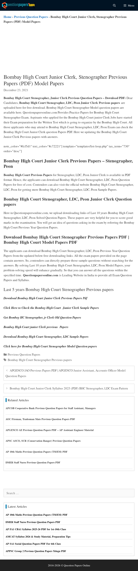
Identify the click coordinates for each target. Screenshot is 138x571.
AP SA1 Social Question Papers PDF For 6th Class (33, 544)
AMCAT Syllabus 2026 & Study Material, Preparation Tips (38, 536)
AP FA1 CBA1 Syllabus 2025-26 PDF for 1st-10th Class (36, 529)
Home (8, 17)
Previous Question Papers (31, 17)
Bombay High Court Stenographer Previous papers (40, 360)
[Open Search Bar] (114, 5)
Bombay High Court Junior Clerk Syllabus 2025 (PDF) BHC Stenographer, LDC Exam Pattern (69, 388)
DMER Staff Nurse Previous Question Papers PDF (33, 462)
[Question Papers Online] (19, 5)
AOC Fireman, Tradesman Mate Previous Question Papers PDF (40, 419)
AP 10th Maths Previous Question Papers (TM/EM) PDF (37, 452)
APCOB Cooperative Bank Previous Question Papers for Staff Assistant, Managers (51, 408)
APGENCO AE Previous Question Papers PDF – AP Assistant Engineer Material (50, 430)
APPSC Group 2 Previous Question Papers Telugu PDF (36, 551)
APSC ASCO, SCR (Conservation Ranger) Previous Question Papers (43, 441)
